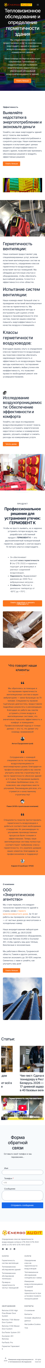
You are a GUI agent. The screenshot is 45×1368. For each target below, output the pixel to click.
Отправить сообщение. (22, 1205)
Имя (6, 1168)
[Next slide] (41, 1069)
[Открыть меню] (37, 4)
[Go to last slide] (4, 1069)
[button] (22, 81)
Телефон (9, 1178)
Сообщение (9, 1188)
